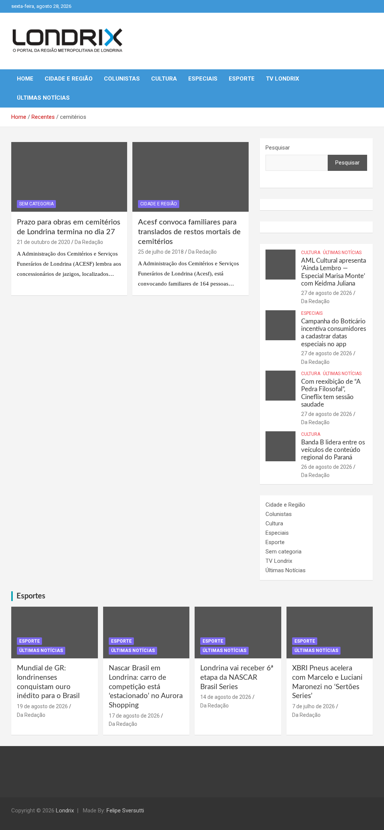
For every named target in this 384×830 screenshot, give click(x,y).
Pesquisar (278, 147)
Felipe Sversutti (125, 810)
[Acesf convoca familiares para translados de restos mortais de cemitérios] (190, 177)
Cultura (164, 78)
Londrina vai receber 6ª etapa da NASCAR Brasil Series (236, 677)
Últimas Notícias (43, 97)
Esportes (30, 596)
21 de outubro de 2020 (43, 242)
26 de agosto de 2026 (326, 467)
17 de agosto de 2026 (134, 716)
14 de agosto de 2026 (225, 697)
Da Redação (89, 242)
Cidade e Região (69, 78)
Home (25, 78)
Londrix (65, 810)
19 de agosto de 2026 (42, 706)
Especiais (203, 78)
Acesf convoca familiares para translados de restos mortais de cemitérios (189, 231)
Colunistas (122, 78)
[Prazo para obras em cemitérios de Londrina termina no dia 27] (69, 177)
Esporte (242, 78)
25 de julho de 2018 (161, 252)
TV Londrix (282, 78)
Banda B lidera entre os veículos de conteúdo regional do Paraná (333, 450)
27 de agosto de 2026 (326, 293)
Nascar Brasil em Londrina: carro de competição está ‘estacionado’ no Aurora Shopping (146, 687)
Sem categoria (36, 203)
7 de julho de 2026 (313, 706)
